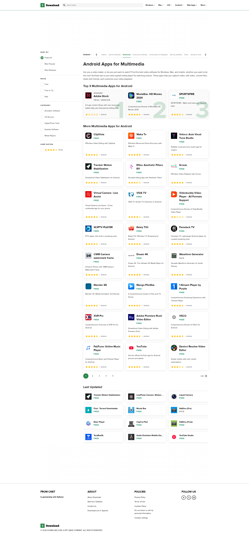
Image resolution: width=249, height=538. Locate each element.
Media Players (50, 136)
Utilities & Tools (195, 55)
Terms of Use (139, 502)
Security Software (176, 55)
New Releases (50, 70)
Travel (186, 55)
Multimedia (127, 55)
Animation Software (52, 111)
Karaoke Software (52, 129)
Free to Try (49, 90)
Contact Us (92, 506)
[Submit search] (64, 5)
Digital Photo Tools (52, 123)
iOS (168, 5)
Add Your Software (95, 502)
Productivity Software (140, 55)
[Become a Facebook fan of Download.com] (184, 498)
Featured (48, 58)
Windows (149, 5)
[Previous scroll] (97, 55)
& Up (61, 150)
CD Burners (49, 117)
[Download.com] (49, 5)
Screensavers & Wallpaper (159, 55)
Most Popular (50, 64)
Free (46, 84)
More (203, 5)
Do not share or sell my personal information (143, 511)
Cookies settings (141, 518)
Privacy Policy (139, 497)
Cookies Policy (140, 506)
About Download (94, 497)
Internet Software (115, 55)
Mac (160, 5)
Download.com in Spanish (98, 511)
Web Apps (191, 5)
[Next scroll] (205, 55)
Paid (46, 97)
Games (104, 55)
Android (178, 5)
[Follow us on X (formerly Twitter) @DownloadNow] (189, 498)
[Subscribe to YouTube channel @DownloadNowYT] (194, 498)
